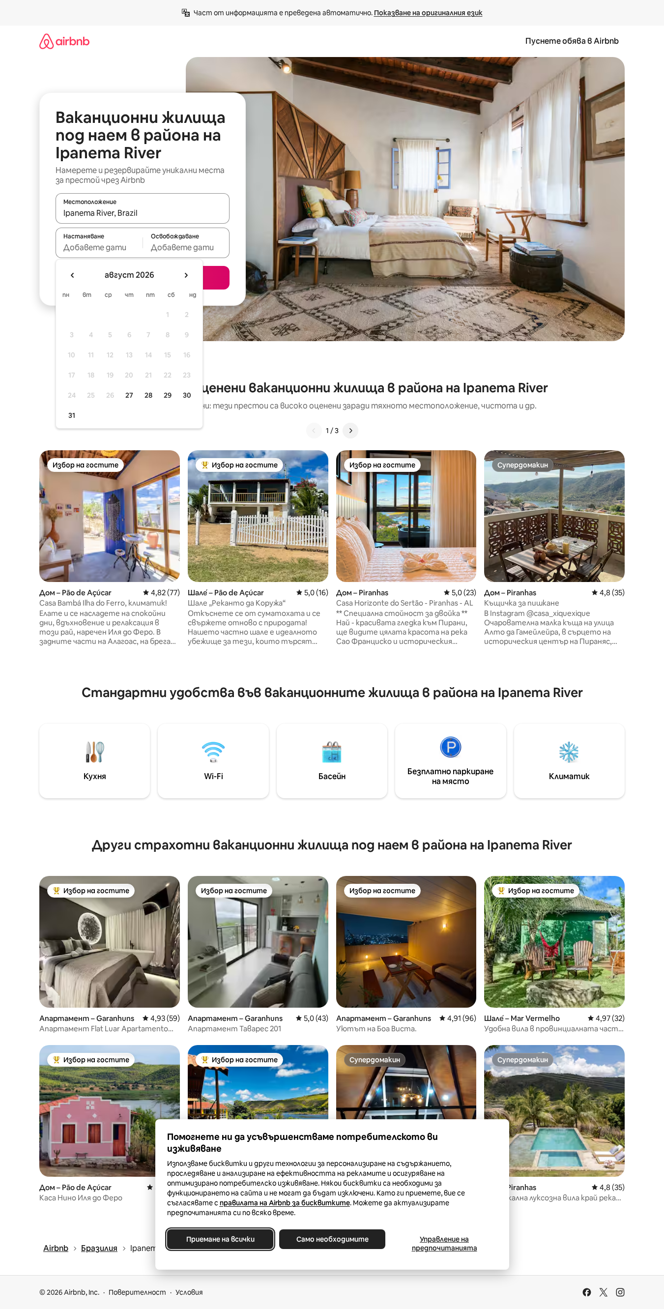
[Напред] (350, 430)
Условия (189, 1292)
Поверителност (137, 1292)
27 (129, 395)
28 (148, 395)
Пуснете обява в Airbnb (572, 41)
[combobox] (142, 213)
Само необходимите (332, 1239)
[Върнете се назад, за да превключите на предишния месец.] (73, 275)
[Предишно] (314, 430)
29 (168, 395)
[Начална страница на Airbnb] (64, 41)
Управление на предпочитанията (444, 1243)
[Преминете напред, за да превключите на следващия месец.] (186, 275)
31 (71, 415)
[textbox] (99, 247)
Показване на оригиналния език (428, 12)
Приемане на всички (220, 1239)
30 (187, 395)
